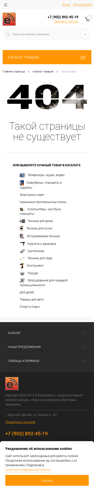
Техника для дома (40, 221)
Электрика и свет (32, 195)
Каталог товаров (23, 57)
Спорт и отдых (30, 306)
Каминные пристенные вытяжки (43, 202)
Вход (66, 4)
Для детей (27, 292)
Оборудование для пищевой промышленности (44, 283)
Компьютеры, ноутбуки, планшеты (40, 211)
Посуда (33, 273)
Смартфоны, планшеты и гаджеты (41, 185)
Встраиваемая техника (43, 236)
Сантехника (36, 251)
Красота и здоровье (42, 244)
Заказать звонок (66, 21)
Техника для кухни (39, 228)
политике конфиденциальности (27, 469)
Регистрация (82, 4)
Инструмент (35, 265)
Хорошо (47, 480)
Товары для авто (32, 299)
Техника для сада (40, 258)
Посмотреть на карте (20, 422)
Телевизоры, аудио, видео (46, 175)
